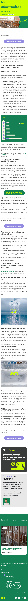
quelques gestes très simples (7, 271)
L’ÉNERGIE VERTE (4, 14)
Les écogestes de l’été (9, 459)
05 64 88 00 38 (9, 576)
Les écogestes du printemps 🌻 (11, 454)
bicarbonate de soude (6, 239)
